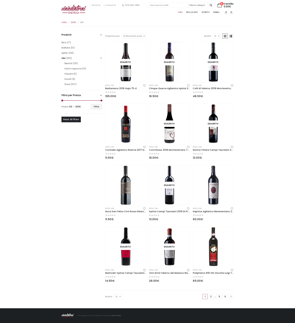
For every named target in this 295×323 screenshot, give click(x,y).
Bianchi (68, 63)
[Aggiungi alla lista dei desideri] (144, 85)
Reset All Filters (71, 119)
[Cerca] (211, 5)
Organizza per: (112, 36)
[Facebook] (226, 12)
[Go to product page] (125, 123)
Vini (180, 12)
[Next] (231, 296)
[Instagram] (231, 12)
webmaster (116, 315)
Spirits (206, 12)
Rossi (107, 85)
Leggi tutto (141, 47)
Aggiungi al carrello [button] (141, 108)
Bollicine (192, 12)
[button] (225, 36)
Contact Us (110, 5)
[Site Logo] (73, 9)
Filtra (96, 106)
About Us (96, 5)
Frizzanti (69, 73)
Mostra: (207, 36)
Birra (216, 12)
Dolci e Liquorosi (73, 68)
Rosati (68, 79)
